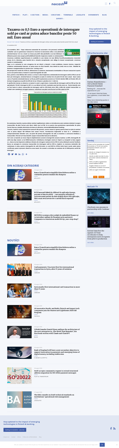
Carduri (37, 273)
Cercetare (55, 15)
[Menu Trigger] (106, 3)
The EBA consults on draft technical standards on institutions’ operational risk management (54, 396)
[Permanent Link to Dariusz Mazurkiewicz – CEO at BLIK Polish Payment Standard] (98, 80)
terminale (68, 15)
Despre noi (6, 437)
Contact (13, 437)
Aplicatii (17, 42)
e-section (35, 15)
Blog (104, 15)
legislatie (80, 15)
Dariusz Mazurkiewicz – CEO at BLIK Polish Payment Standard (97, 84)
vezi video (90, 213)
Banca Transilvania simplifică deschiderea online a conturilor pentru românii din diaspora (55, 174)
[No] (117, 445)
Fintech (15, 15)
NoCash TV (92, 186)
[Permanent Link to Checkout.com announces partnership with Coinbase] (98, 205)
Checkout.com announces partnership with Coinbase (98, 208)
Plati (25, 15)
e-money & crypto (40, 358)
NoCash (9, 42)
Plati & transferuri (41, 376)
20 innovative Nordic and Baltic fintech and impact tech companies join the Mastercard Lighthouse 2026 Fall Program (56, 310)
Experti (59, 19)
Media (45, 15)
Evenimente (93, 15)
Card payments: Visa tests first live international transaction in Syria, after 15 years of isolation (54, 268)
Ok (102, 444)
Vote (95, 177)
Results (101, 177)
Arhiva (19, 437)
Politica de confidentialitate (30, 437)
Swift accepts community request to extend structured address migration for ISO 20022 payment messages (56, 372)
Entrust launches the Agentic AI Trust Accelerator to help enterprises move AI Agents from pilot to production (98, 235)
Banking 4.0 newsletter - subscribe (97, 42)
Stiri (13, 42)
